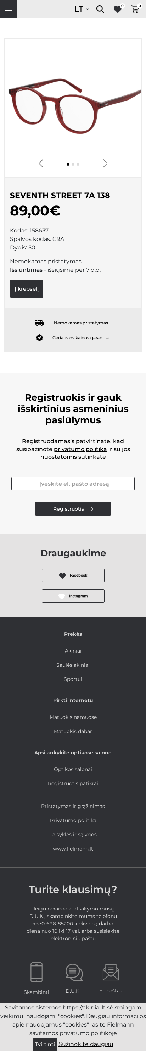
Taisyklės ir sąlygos (73, 834)
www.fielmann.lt (73, 849)
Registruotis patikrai (73, 783)
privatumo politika (80, 449)
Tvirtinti (45, 1044)
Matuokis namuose (73, 717)
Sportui (73, 679)
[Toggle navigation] (8, 9)
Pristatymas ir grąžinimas (73, 806)
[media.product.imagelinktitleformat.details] (68, 164)
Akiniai (73, 651)
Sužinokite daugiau (85, 1044)
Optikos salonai (73, 769)
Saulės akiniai (73, 665)
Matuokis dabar (73, 731)
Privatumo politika (73, 820)
